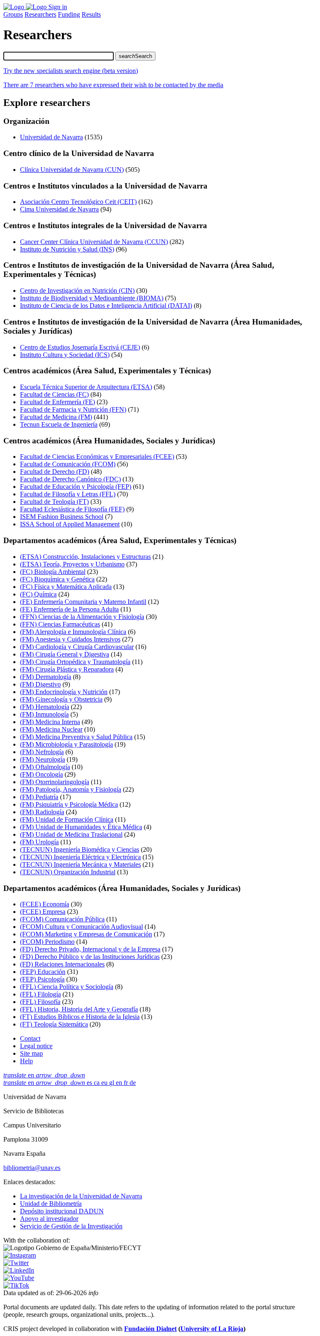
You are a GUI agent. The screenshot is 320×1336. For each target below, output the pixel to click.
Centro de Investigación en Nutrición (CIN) (77, 290)
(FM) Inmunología (44, 714)
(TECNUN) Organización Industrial (67, 872)
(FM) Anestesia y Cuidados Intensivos (70, 639)
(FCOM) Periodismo (47, 941)
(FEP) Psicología (42, 979)
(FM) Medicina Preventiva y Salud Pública (76, 736)
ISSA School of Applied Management (70, 524)
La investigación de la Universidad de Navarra (81, 1196)
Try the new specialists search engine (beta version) (70, 70)
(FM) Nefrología (42, 751)
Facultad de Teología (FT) (54, 501)
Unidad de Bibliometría (51, 1203)
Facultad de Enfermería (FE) (57, 401)
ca (97, 1082)
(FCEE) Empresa (42, 911)
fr (127, 1082)
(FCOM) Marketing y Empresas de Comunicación (86, 934)
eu (105, 1082)
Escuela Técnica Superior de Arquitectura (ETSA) (86, 386)
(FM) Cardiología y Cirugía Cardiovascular (77, 646)
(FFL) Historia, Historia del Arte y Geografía (79, 1009)
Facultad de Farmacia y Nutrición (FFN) (73, 409)
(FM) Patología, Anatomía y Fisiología (70, 789)
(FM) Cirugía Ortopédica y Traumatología (75, 661)
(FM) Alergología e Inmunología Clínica (73, 631)
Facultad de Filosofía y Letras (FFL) (67, 494)
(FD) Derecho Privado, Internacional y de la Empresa (90, 949)
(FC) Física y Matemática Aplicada (66, 586)
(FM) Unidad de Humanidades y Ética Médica (81, 826)
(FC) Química (38, 594)
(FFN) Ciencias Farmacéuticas (60, 624)
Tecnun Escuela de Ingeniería (59, 424)
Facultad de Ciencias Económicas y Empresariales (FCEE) (97, 456)
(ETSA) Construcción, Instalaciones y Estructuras (85, 556)
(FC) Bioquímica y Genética (57, 579)
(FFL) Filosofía (40, 1001)
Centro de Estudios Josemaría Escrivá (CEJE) (80, 347)
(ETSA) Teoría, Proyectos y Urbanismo (72, 564)
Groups (13, 14)
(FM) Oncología (41, 774)
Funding (69, 14)
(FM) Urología (39, 841)
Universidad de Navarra (51, 137)
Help (26, 1060)
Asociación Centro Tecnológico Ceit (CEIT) (78, 201)
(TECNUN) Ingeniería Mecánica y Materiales (80, 864)
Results (91, 14)
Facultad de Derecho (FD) (54, 471)
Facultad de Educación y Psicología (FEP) (75, 486)
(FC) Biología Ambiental (52, 571)
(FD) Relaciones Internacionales (62, 964)
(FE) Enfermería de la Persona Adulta (69, 609)
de (133, 1082)
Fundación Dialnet (150, 1328)
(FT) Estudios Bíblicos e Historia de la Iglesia (80, 1016)
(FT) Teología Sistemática (54, 1024)
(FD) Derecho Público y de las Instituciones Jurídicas (90, 956)
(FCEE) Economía (44, 904)
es (90, 1082)
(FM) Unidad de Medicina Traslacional (71, 834)
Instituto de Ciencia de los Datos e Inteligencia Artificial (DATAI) (106, 305)
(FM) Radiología (42, 811)
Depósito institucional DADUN (62, 1211)
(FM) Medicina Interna (50, 721)
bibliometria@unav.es (31, 1167)
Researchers (40, 14)
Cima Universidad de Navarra (59, 209)
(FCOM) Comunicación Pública (62, 919)
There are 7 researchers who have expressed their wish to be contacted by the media (113, 84)
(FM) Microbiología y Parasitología (66, 744)
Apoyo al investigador (49, 1218)
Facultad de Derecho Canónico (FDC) (70, 479)
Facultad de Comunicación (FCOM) (67, 464)
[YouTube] (18, 1277)
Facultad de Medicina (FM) (56, 416)
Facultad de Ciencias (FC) (54, 394)
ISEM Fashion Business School (61, 516)
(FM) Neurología (42, 759)
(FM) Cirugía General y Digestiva (64, 654)
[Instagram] (19, 1255)
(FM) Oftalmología (45, 766)
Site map (31, 1053)
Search (135, 56)
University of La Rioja (211, 1328)
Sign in (57, 6)
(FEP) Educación (42, 971)
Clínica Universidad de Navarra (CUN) (72, 169)
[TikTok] (16, 1285)
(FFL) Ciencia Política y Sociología (66, 986)
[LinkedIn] (18, 1270)
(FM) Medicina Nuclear (51, 729)
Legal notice (36, 1045)
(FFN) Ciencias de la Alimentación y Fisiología (82, 616)
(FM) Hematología (44, 706)
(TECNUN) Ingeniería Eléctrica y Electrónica (80, 856)
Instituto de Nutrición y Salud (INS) (67, 249)
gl (112, 1082)
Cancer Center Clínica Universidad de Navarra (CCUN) (94, 241)
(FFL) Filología (40, 994)
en (44, 1075)
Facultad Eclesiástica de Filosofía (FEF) (72, 509)
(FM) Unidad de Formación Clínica (66, 819)
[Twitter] (16, 1262)
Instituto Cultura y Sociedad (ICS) (65, 354)
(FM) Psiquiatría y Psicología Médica (69, 804)
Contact (30, 1038)
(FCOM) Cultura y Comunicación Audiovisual (81, 926)
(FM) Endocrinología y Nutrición (64, 691)
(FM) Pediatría (39, 796)
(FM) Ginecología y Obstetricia (61, 699)
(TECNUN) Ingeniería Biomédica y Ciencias (79, 849)
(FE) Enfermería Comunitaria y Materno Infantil (83, 601)
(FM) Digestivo (40, 684)
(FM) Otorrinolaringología (54, 781)
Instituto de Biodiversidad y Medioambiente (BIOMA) (91, 298)
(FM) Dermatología (45, 676)
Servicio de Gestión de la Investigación (71, 1226)
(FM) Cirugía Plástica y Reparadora (67, 669)
